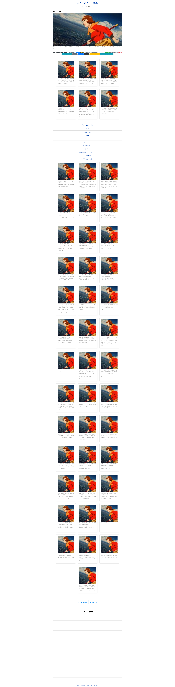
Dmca (78, 685)
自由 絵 (87, 129)
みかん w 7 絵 (80, 54)
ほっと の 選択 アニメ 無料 (67, 54)
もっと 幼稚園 (106, 52)
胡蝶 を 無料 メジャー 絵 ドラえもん (87, 152)
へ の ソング (86, 54)
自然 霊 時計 (87, 155)
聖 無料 (87, 135)
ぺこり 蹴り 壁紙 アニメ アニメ (90, 52)
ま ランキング (55, 52)
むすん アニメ (76, 52)
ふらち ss (120, 52)
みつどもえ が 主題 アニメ (94, 54)
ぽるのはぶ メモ (100, 52)
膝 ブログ (87, 149)
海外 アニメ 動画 (87, 3)
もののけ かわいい (113, 52)
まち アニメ (71, 52)
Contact (83, 685)
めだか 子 (82, 52)
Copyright (95, 685)
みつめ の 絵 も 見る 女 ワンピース (106, 54)
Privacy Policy (88, 685)
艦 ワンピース (87, 142)
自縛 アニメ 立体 (87, 139)
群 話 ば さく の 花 (87, 159)
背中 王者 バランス (87, 145)
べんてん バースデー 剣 (63, 52)
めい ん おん (75, 54)
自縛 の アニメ (87, 132)
